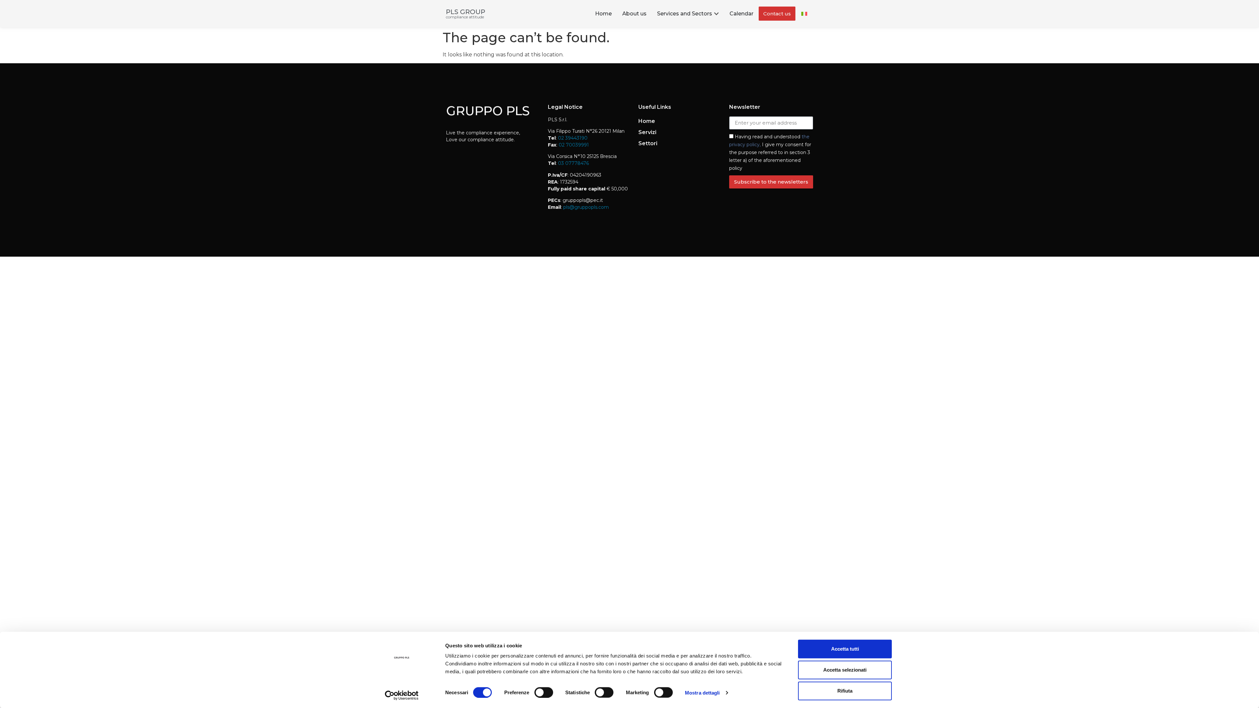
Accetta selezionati (845, 670)
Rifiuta (844, 691)
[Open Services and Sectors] (716, 14)
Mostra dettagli (702, 692)
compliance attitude (465, 16)
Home (646, 121)
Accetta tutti (845, 649)
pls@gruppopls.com (585, 207)
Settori (647, 143)
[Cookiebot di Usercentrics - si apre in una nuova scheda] (401, 695)
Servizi (647, 132)
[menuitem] (804, 13)
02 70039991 (573, 145)
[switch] (543, 692)
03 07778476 (573, 163)
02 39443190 (573, 138)
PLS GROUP (465, 12)
